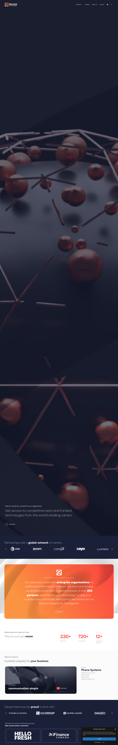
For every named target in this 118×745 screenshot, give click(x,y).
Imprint (103, 742)
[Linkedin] (107, 4)
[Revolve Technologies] (11, 4)
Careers (87, 4)
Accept (99, 738)
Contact (102, 4)
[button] (115, 729)
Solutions (78, 4)
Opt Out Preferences (97, 742)
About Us (94, 4)
